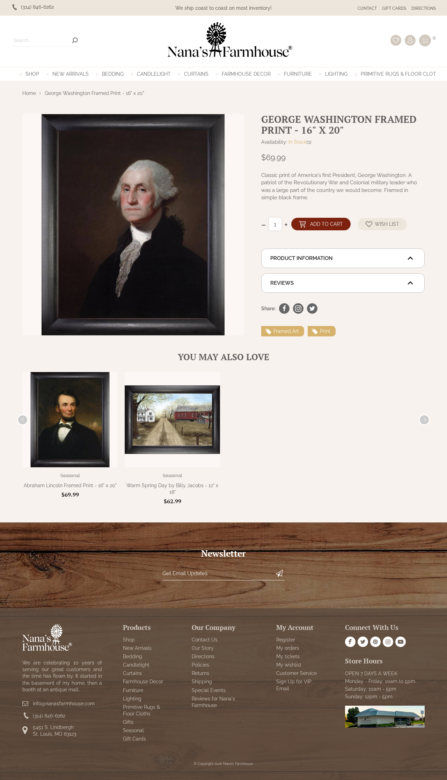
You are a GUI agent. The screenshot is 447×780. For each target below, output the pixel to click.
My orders (287, 648)
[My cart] (425, 40)
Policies (200, 665)
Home (29, 93)
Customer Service (296, 673)
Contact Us (205, 639)
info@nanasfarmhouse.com (64, 703)
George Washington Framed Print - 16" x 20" (94, 93)
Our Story (203, 648)
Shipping (202, 682)
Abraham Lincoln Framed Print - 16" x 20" (70, 485)
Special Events (209, 690)
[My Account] (410, 40)
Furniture (298, 74)
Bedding (113, 74)
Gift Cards (394, 8)
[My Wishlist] (395, 40)
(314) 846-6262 (49, 716)
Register (285, 639)
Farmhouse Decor (246, 74)
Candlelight (154, 74)
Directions (423, 8)
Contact (367, 8)
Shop (32, 74)
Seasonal (70, 475)
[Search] (75, 40)
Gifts (128, 722)
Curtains (196, 74)
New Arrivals (70, 74)
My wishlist (288, 665)
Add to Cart (326, 224)
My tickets (288, 656)
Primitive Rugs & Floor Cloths (402, 74)
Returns (200, 673)
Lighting (336, 74)
